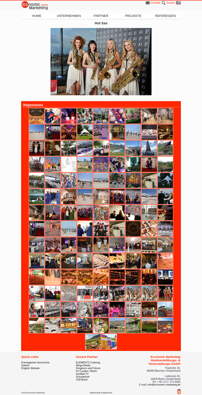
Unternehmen (69, 16)
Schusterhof (82, 376)
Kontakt (155, 2)
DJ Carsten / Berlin (86, 371)
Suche (170, 2)
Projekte (133, 16)
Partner (101, 16)
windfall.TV (82, 374)
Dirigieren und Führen (88, 368)
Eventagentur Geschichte (35, 362)
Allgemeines (33, 105)
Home (36, 16)
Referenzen (165, 16)
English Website (30, 368)
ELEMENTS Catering (88, 362)
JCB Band (81, 379)
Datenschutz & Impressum (101, 393)
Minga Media (83, 365)
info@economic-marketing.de (164, 384)
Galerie (25, 365)
